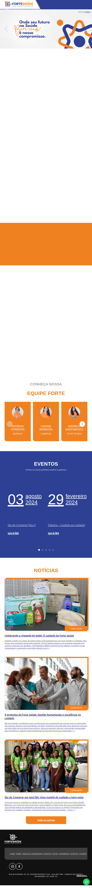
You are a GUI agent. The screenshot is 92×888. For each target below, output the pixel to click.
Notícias (74, 853)
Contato (83, 853)
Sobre (19, 853)
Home (12, 853)
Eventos (47, 853)
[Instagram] (12, 866)
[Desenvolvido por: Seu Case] (81, 876)
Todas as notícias (46, 820)
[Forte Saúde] (19, 6)
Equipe (55, 853)
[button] (85, 28)
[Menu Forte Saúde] (7, 8)
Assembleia (64, 853)
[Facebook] (19, 866)
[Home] (46, 29)
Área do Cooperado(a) (32, 853)
